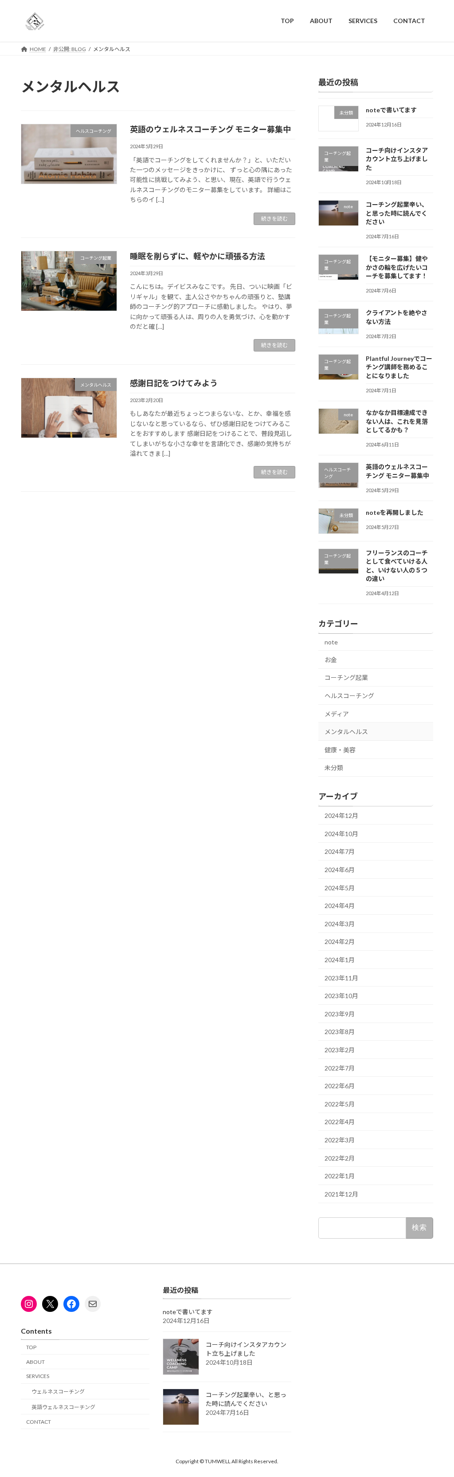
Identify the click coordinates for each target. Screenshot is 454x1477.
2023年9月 (340, 1013)
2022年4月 (340, 1122)
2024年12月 (341, 815)
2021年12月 (341, 1193)
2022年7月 (340, 1067)
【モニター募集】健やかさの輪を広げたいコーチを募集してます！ (397, 267)
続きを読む (274, 218)
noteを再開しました (394, 512)
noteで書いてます (391, 110)
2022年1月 (340, 1176)
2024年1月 (340, 960)
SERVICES (37, 1376)
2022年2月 (340, 1157)
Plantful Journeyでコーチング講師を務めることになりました (399, 366)
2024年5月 (340, 887)
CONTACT (38, 1421)
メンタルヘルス (346, 731)
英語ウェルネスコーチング (63, 1407)
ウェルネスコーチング (58, 1391)
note (331, 642)
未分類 (334, 767)
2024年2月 (340, 941)
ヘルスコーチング (349, 695)
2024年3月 (340, 923)
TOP (31, 1346)
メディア (337, 713)
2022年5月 (340, 1103)
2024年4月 (340, 905)
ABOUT (35, 1361)
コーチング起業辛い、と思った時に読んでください (397, 213)
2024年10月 (341, 833)
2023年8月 (340, 1031)
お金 (331, 659)
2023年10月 (341, 995)
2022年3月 (340, 1140)
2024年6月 (340, 869)
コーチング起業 (346, 677)
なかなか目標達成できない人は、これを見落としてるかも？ (397, 421)
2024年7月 (340, 851)
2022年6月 (340, 1086)
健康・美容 (340, 749)
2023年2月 (340, 1050)
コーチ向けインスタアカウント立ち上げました (397, 158)
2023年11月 (341, 977)
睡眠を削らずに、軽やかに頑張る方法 (197, 256)
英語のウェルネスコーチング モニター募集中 (210, 129)
